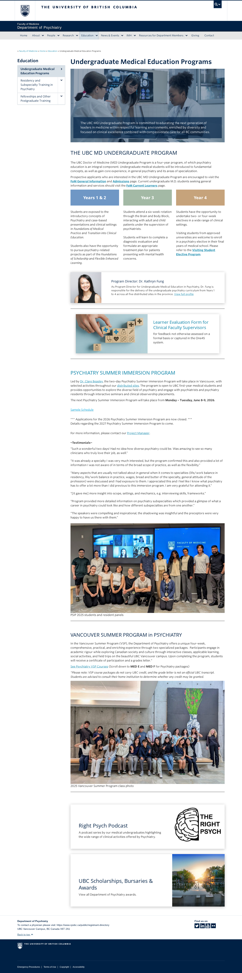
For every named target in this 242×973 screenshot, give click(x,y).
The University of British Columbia (25, 11)
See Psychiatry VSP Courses (89, 666)
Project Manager (138, 433)
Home (23, 35)
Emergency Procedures (28, 967)
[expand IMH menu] (135, 36)
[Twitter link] (197, 927)
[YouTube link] (208, 927)
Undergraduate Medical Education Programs (38, 71)
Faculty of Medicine (28, 51)
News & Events (110, 35)
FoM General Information (88, 181)
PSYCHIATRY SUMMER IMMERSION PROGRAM (123, 372)
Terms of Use (50, 967)
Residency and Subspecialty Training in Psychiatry (37, 85)
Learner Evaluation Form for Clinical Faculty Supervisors (181, 324)
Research (68, 35)
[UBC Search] (218, 4)
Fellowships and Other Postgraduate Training (36, 98)
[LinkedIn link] (202, 927)
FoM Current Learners (141, 185)
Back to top (24, 934)
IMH (129, 35)
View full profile (184, 294)
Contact (209, 35)
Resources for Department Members (161, 35)
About (36, 35)
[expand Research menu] (77, 36)
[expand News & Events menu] (122, 36)
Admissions (121, 181)
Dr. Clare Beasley (91, 381)
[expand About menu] (43, 36)
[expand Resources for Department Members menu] (186, 36)
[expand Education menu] (97, 36)
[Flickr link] (213, 927)
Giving (195, 35)
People (51, 35)
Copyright (64, 967)
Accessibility (79, 967)
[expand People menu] (58, 36)
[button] (61, 85)
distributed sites (128, 385)
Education (87, 35)
